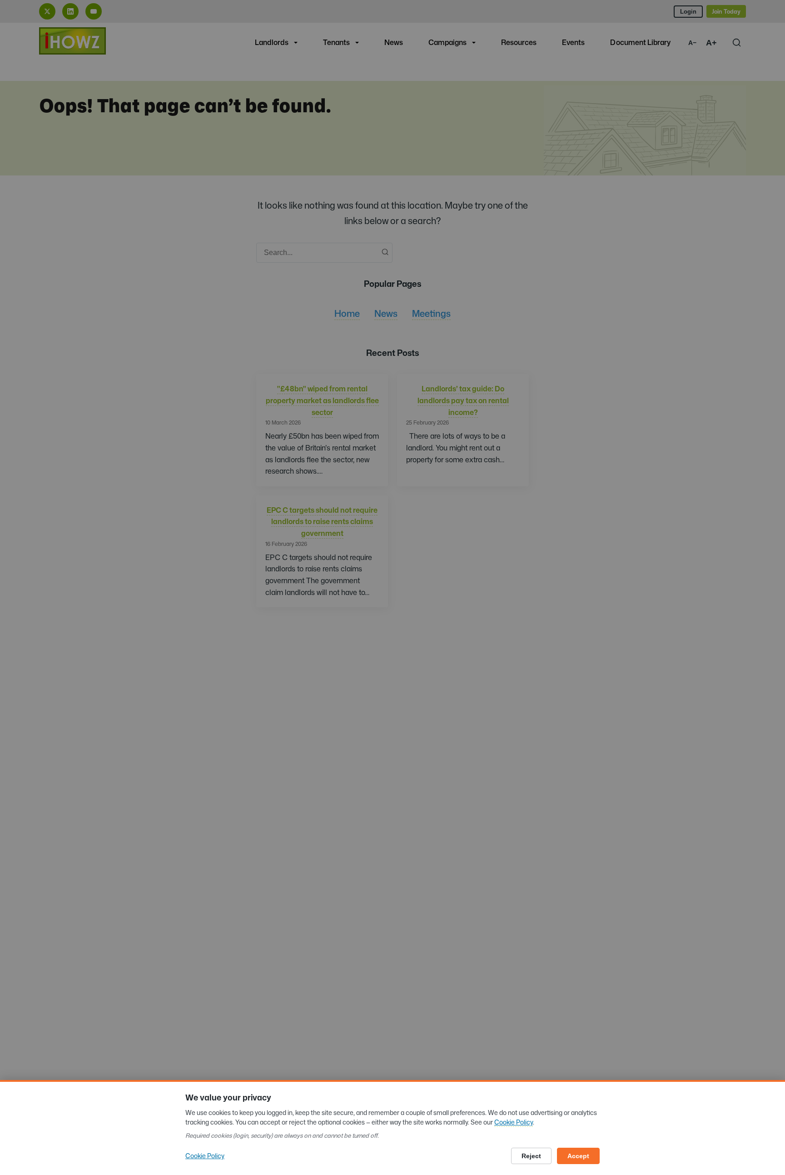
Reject (531, 1156)
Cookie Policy (513, 1122)
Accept (578, 1156)
